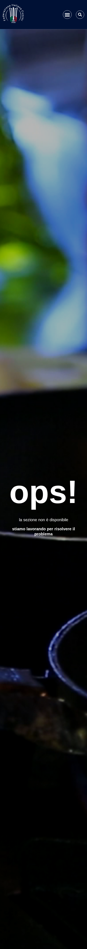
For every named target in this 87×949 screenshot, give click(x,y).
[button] (67, 14)
